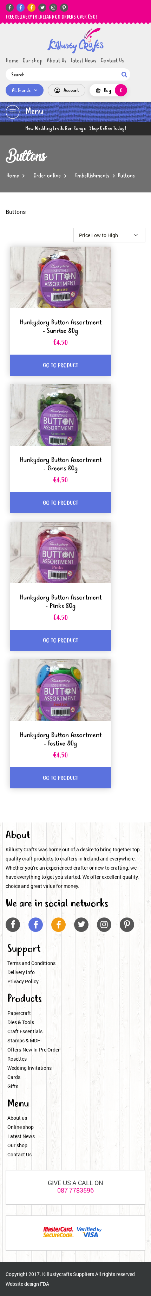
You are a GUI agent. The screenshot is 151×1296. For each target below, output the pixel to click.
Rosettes (17, 1058)
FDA (44, 1284)
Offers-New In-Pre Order (33, 1049)
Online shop (20, 1127)
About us (17, 1117)
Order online (47, 176)
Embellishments (92, 176)
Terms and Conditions (31, 963)
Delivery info (21, 972)
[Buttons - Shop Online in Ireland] (75, 40)
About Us (56, 61)
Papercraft (19, 1013)
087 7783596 (75, 1190)
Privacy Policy (23, 981)
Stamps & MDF (23, 1040)
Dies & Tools (20, 1022)
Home (12, 61)
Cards (13, 1077)
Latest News (83, 61)
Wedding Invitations (29, 1068)
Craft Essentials (24, 1031)
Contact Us (112, 61)
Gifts (12, 1086)
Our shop (32, 61)
